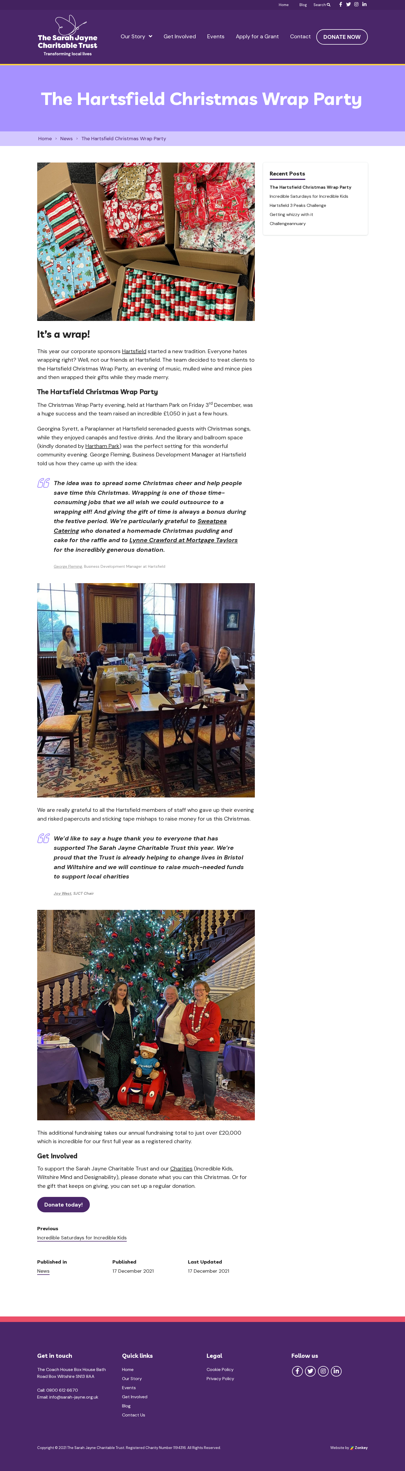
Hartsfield (134, 351)
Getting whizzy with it (291, 214)
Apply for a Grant (257, 36)
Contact (300, 36)
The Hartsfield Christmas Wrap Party (311, 187)
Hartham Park (102, 446)
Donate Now (342, 36)
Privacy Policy (220, 1378)
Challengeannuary (288, 223)
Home (284, 4)
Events (216, 36)
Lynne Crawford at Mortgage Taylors (183, 540)
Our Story (133, 36)
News (43, 1271)
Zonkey (361, 1447)
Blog (303, 4)
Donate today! (63, 1204)
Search (320, 4)
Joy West (62, 893)
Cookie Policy (220, 1369)
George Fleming (68, 566)
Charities (181, 1168)
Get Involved (180, 36)
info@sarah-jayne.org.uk (73, 1397)
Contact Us (133, 1415)
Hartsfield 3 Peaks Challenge (298, 205)
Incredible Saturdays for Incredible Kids (82, 1237)
